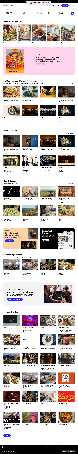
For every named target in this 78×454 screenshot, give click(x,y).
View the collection (40, 67)
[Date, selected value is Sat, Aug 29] (45, 13)
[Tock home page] (4, 5)
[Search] (72, 13)
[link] (11, 94)
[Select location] (35, 13)
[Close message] (50, 3)
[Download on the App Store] (48, 240)
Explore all (70, 83)
